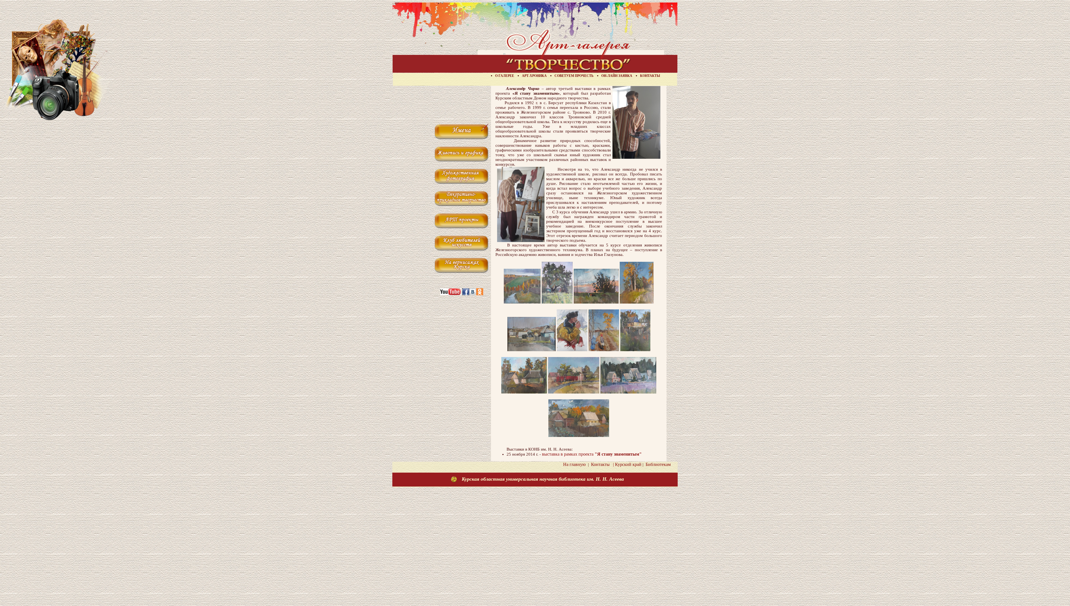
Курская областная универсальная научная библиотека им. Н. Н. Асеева (543, 479)
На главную (574, 464)
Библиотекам (657, 464)
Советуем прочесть (574, 76)
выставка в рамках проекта (592, 454)
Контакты (650, 76)
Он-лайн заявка (616, 76)
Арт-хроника (534, 76)
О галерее (504, 76)
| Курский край (626, 464)
